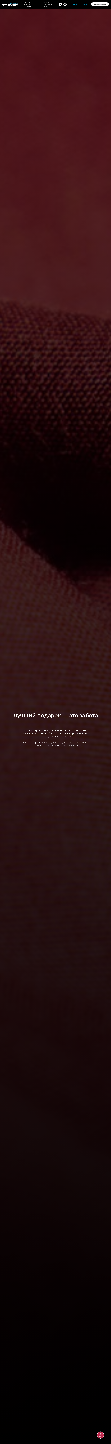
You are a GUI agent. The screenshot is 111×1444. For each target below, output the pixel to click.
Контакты (47, 6)
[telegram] (60, 4)
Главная (28, 2)
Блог (39, 6)
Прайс (36, 2)
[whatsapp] (65, 4)
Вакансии (29, 6)
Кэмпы (38, 4)
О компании (27, 4)
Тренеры (45, 2)
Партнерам (48, 4)
